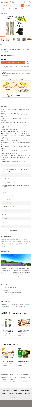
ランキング (14, 377)
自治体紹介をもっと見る (23, 276)
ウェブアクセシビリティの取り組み (15, 393)
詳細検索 (28, 5)
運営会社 (16, 390)
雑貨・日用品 (14, 373)
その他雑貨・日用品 (23, 373)
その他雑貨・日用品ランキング (7, 379)
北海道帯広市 (6, 13)
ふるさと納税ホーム (5, 373)
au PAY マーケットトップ (16, 397)
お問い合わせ (27, 393)
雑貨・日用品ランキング (23, 377)
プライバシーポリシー (7, 390)
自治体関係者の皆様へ (24, 390)
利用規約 (4, 393)
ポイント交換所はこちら (17, 95)
